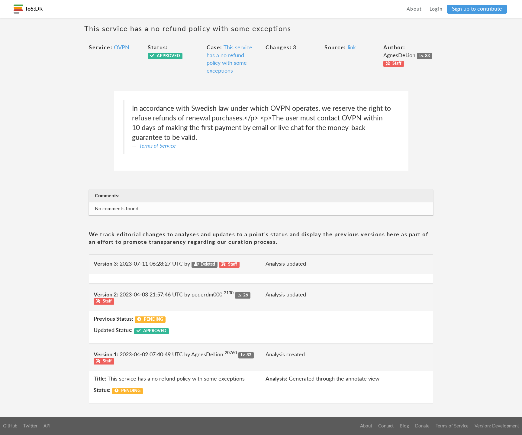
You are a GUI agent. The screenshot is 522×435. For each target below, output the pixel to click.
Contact (386, 426)
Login (436, 9)
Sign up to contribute (477, 9)
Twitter (30, 426)
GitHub (10, 426)
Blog (404, 426)
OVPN (121, 48)
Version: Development (497, 426)
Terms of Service (157, 146)
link (352, 48)
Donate (422, 426)
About (414, 9)
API (47, 426)
